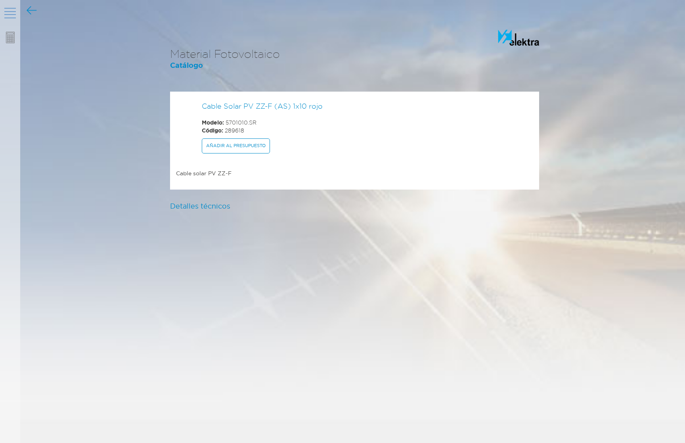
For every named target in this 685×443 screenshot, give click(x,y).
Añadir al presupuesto (236, 145)
